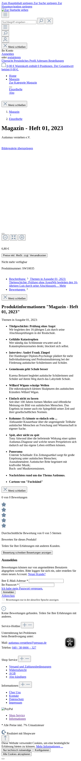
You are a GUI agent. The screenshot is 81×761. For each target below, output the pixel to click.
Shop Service (17, 715)
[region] (40, 197)
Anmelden (8, 54)
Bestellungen (56, 60)
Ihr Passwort (10, 584)
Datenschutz (16, 699)
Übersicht (8, 60)
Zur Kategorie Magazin (23, 82)
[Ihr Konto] (5, 40)
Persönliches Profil (25, 60)
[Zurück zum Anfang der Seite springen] (5, 738)
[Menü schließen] (10, 87)
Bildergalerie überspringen (17, 148)
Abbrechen (8, 595)
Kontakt (14, 695)
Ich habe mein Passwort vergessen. (22, 588)
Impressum (15, 702)
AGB (12, 673)
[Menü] (5, 15)
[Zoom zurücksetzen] (13, 237)
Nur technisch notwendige (17, 750)
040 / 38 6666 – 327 (24, 647)
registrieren (14, 57)
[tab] (43, 282)
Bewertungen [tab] (17, 289)
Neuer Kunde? (37, 574)
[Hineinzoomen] (22, 237)
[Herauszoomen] (5, 237)
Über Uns (15, 692)
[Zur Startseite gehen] (15, 9)
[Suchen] (41, 21)
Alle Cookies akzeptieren (16, 754)
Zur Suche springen (46, 3)
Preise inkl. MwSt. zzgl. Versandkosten (24, 255)
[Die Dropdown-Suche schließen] (49, 21)
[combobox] (19, 22)
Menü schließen (17, 47)
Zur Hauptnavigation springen (32, 5)
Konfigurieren (42, 750)
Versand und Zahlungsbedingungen (30, 666)
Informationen (17, 718)
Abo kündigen (17, 676)
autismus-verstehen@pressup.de (27, 642)
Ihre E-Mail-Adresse (15, 580)
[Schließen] (3, 233)
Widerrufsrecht (18, 670)
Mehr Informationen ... (49, 746)
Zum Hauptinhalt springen (18, 3)
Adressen (42, 60)
